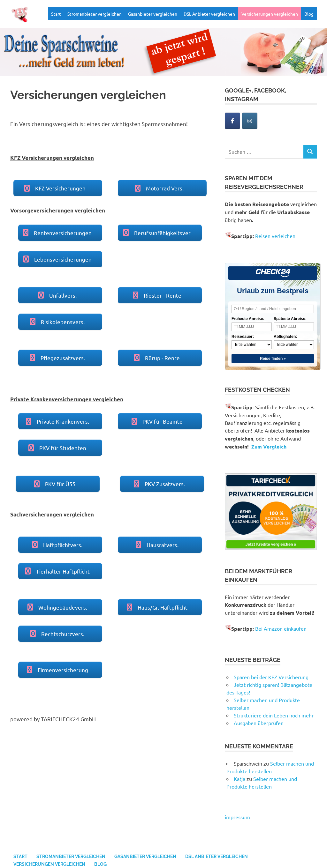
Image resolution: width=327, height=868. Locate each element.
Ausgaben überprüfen (259, 723)
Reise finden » (273, 358)
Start (56, 14)
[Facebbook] (232, 121)
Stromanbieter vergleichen (94, 14)
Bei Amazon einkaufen (281, 628)
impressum (237, 817)
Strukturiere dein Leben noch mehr (274, 715)
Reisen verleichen (275, 236)
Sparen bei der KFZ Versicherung (271, 677)
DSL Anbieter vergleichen (209, 14)
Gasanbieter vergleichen (152, 14)
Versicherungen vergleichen (269, 14)
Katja (239, 778)
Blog (309, 14)
